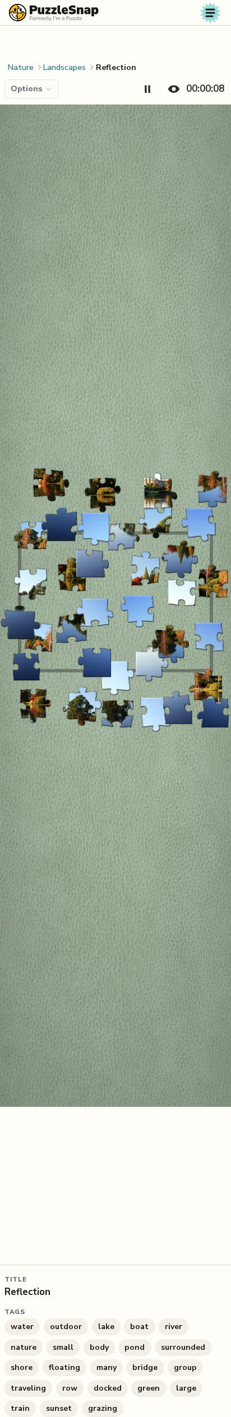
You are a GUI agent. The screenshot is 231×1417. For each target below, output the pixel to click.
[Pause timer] (147, 89)
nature (23, 1347)
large (186, 1388)
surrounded (183, 1347)
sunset (59, 1408)
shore (22, 1367)
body (99, 1347)
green (148, 1388)
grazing (102, 1408)
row (69, 1388)
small (63, 1347)
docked (108, 1388)
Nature (21, 67)
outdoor (66, 1326)
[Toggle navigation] (210, 13)
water (22, 1326)
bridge (145, 1367)
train (20, 1408)
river (173, 1326)
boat (139, 1326)
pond (134, 1347)
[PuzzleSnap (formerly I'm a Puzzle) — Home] (54, 12)
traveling (28, 1388)
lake (106, 1326)
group (185, 1367)
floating (64, 1367)
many (106, 1367)
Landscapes (64, 67)
